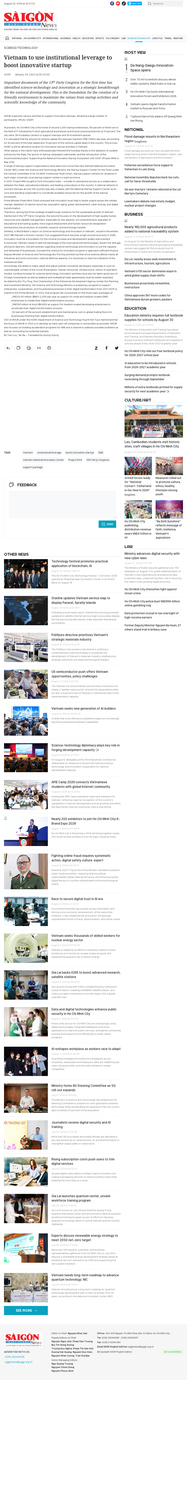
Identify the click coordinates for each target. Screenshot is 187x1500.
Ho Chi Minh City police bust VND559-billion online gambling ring (152, 603)
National (17, 38)
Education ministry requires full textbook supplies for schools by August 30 (154, 317)
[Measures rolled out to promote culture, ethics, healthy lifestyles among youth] (169, 466)
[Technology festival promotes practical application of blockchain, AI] (26, 573)
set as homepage (173, 1352)
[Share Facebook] (106, 348)
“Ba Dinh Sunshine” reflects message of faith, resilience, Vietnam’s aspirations (169, 530)
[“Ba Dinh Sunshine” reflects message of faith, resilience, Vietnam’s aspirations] (169, 509)
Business (65, 38)
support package (33, 467)
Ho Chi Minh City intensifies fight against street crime (151, 591)
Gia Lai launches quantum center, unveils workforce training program (80, 1198)
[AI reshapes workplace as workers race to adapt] (26, 1061)
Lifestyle (157, 38)
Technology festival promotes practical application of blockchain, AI (79, 563)
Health (76, 38)
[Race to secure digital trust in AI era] (26, 911)
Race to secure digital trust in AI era (77, 899)
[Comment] (18, 348)
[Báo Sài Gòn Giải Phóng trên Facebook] (112, 3)
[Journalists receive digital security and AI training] (26, 1135)
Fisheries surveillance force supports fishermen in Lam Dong (149, 167)
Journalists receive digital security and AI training (81, 1124)
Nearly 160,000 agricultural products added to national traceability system (152, 229)
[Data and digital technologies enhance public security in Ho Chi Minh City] (26, 1021)
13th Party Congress (97, 460)
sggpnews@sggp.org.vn (19, 1362)
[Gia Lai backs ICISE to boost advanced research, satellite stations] (26, 985)
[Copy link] (39, 348)
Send (110, 524)
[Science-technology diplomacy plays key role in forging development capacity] (26, 757)
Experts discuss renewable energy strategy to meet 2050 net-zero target (84, 1238)
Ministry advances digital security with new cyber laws (152, 556)
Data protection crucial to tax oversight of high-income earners (152, 615)
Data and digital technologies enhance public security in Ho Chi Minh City (84, 1011)
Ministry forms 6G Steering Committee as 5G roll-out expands (83, 1088)
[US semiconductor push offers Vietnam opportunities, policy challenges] (26, 684)
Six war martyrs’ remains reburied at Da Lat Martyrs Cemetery (153, 191)
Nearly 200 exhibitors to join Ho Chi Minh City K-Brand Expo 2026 (85, 821)
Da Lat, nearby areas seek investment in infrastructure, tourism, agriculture (150, 261)
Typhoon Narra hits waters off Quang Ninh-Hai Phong (156, 118)
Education (88, 38)
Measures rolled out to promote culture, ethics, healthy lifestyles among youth (168, 486)
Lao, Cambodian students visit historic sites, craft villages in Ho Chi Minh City (152, 444)
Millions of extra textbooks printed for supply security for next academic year (153, 389)
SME (100, 452)
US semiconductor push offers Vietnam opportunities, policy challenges (79, 674)
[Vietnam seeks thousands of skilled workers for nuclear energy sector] (26, 948)
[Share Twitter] (116, 348)
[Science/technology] (8, 348)
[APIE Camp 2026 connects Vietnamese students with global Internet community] (26, 794)
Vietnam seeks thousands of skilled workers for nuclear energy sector (85, 938)
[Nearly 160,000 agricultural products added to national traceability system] (154, 221)
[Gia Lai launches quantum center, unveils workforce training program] (26, 1208)
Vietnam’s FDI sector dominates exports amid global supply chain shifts (151, 273)
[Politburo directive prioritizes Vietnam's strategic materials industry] (26, 647)
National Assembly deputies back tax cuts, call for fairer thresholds (152, 179)
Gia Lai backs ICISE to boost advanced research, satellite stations (86, 975)
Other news (16, 554)
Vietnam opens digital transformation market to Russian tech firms (153, 106)
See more (24, 1310)
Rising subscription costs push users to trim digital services (83, 1161)
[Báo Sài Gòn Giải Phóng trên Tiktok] (124, 3)
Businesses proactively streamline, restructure (147, 285)
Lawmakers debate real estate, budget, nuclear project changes (150, 203)
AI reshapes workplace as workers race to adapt (86, 1049)
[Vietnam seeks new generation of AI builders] (26, 721)
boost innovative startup (80, 452)
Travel (168, 38)
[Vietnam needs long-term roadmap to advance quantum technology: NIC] (26, 1287)
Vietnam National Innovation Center (43, 460)
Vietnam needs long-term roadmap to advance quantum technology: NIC (85, 1277)
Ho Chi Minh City (32, 38)
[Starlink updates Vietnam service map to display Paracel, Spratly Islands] (26, 610)
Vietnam (28, 452)
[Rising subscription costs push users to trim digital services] (26, 1171)
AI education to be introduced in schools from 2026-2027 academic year (150, 365)
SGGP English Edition (30, 21)
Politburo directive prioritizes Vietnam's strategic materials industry (79, 637)
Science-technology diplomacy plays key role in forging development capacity (85, 747)
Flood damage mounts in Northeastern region (152, 139)
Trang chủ (7, 38)
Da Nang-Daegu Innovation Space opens (151, 67)
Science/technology (138, 38)
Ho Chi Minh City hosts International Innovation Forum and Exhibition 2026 (153, 94)
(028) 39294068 (14, 1356)
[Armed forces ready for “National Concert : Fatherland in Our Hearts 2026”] (138, 466)
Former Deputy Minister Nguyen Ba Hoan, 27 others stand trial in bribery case (153, 627)
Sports (100, 38)
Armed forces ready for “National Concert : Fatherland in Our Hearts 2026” (138, 486)
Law (123, 38)
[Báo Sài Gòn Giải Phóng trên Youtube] (118, 3)
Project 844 (75, 460)
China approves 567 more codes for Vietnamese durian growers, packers (148, 297)
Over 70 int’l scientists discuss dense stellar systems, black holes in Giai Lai (153, 81)
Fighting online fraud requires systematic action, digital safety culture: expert (81, 858)
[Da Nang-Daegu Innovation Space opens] (154, 59)
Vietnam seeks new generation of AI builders (83, 708)
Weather (178, 38)
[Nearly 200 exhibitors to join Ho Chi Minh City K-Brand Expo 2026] (26, 831)
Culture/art (113, 38)
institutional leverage (49, 452)
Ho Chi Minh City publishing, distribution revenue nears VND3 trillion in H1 (138, 530)
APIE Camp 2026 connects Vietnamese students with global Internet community (80, 784)
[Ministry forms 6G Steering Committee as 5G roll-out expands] (26, 1098)
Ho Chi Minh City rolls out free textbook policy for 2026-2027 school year (154, 353)
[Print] (49, 348)
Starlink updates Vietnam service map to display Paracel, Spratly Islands (80, 600)
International (51, 38)
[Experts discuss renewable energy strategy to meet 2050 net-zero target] (26, 1248)
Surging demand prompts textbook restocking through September (147, 377)
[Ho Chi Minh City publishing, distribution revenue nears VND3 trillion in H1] (138, 509)
